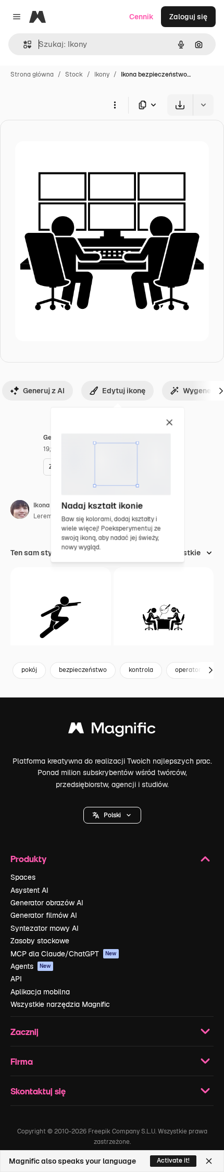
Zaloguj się (188, 16)
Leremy (44, 516)
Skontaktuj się (38, 1091)
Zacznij (24, 1031)
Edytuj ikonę (123, 390)
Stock (74, 74)
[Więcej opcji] (114, 104)
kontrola (141, 670)
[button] (112, 815)
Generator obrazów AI (46, 902)
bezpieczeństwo (83, 670)
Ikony (101, 74)
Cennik (141, 16)
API (16, 978)
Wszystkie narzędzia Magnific (60, 1004)
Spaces (22, 877)
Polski (112, 815)
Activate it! (173, 1160)
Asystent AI (29, 890)
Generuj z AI (44, 390)
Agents (30, 966)
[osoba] (60, 617)
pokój (29, 670)
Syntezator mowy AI (44, 928)
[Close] (209, 1161)
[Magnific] (112, 730)
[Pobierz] (180, 105)
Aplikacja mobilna (40, 991)
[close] (169, 423)
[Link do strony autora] (19, 511)
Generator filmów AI (43, 915)
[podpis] (164, 617)
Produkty (28, 858)
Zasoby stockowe (39, 940)
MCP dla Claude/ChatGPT (63, 953)
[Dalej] (210, 670)
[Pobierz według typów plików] (148, 105)
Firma (21, 1061)
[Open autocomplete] (23, 44)
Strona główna (32, 74)
